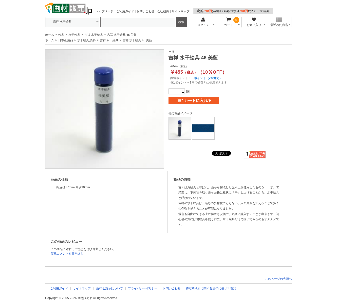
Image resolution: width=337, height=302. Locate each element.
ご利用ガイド (125, 11)
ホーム (49, 35)
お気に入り (253, 25)
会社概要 (163, 11)
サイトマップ (180, 11)
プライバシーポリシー (143, 288)
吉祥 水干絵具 (93, 35)
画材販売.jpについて (109, 288)
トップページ (104, 11)
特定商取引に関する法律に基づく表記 (211, 288)
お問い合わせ (145, 11)
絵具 (61, 35)
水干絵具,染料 (86, 40)
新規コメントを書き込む (67, 253)
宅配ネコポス (233, 11)
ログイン (203, 25)
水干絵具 (74, 35)
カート (228, 25)
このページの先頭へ (278, 278)
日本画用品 (65, 40)
